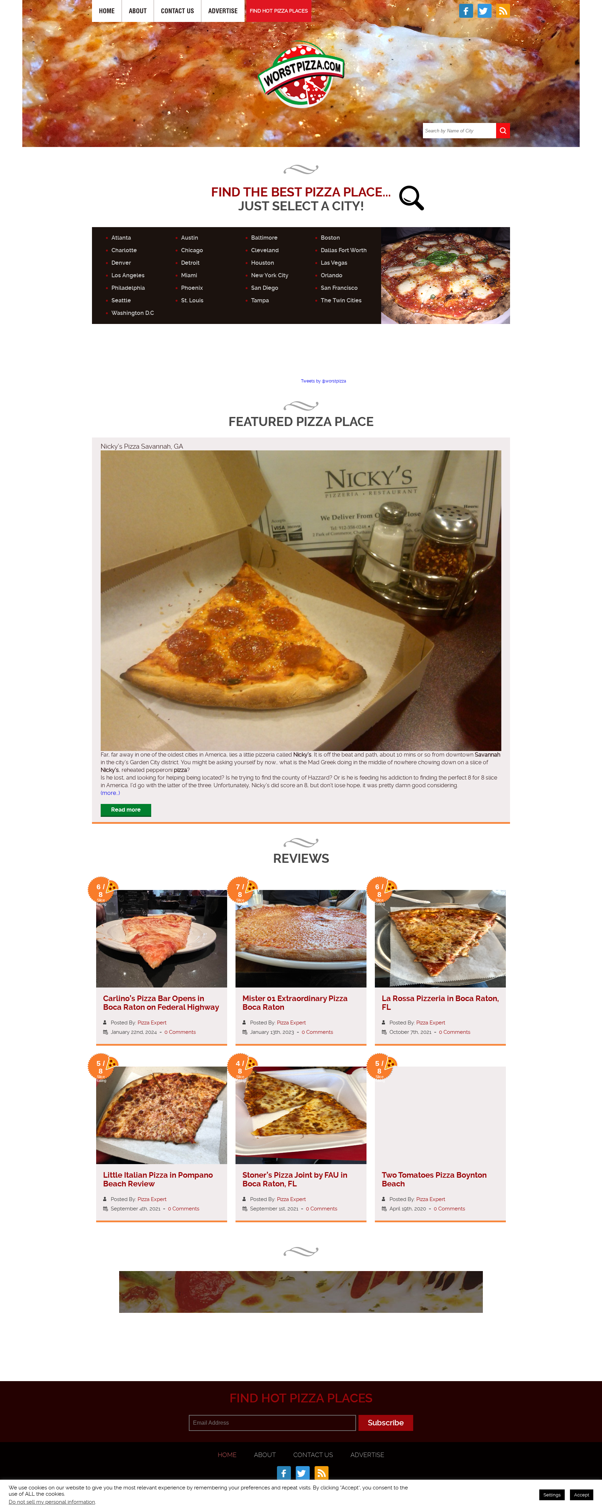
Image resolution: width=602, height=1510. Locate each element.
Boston (330, 237)
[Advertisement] (301, 357)
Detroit (190, 263)
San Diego (264, 288)
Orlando (331, 275)
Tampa (260, 300)
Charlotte (124, 250)
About (138, 11)
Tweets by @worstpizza (323, 381)
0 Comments (180, 1032)
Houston (262, 263)
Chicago (192, 250)
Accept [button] (581, 1494)
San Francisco (339, 288)
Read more (126, 809)
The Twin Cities (341, 300)
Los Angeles (128, 275)
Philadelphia (128, 288)
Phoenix (192, 288)
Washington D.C (132, 313)
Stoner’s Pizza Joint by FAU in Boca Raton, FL (294, 1179)
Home (107, 11)
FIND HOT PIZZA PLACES (279, 11)
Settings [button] (552, 1494)
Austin (189, 237)
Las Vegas (334, 263)
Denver (121, 263)
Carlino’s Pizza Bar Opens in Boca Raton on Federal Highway (161, 1003)
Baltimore (264, 237)
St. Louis (192, 300)
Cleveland (265, 250)
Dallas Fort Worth (344, 250)
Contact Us (177, 11)
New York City (269, 275)
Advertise (223, 11)
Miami (189, 275)
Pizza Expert (152, 1023)
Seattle (121, 300)
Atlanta (121, 237)
